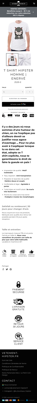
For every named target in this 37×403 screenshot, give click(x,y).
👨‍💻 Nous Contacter (9, 385)
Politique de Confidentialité (13, 367)
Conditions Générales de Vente (14, 363)
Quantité (28, 87)
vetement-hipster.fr (13, 397)
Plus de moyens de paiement (18, 109)
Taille (4, 87)
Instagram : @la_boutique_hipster (17, 391)
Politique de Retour (9, 370)
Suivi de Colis (7, 360)
